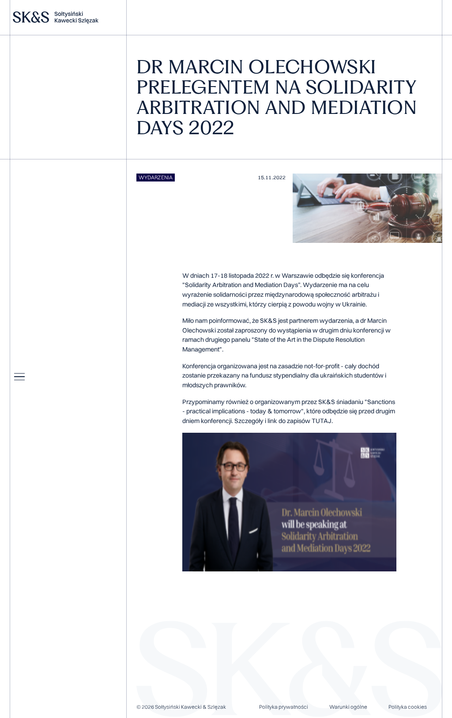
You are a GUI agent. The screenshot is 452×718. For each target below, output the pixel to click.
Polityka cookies (407, 706)
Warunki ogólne (348, 706)
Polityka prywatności (283, 706)
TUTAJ (321, 421)
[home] (66, 17)
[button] (19, 376)
